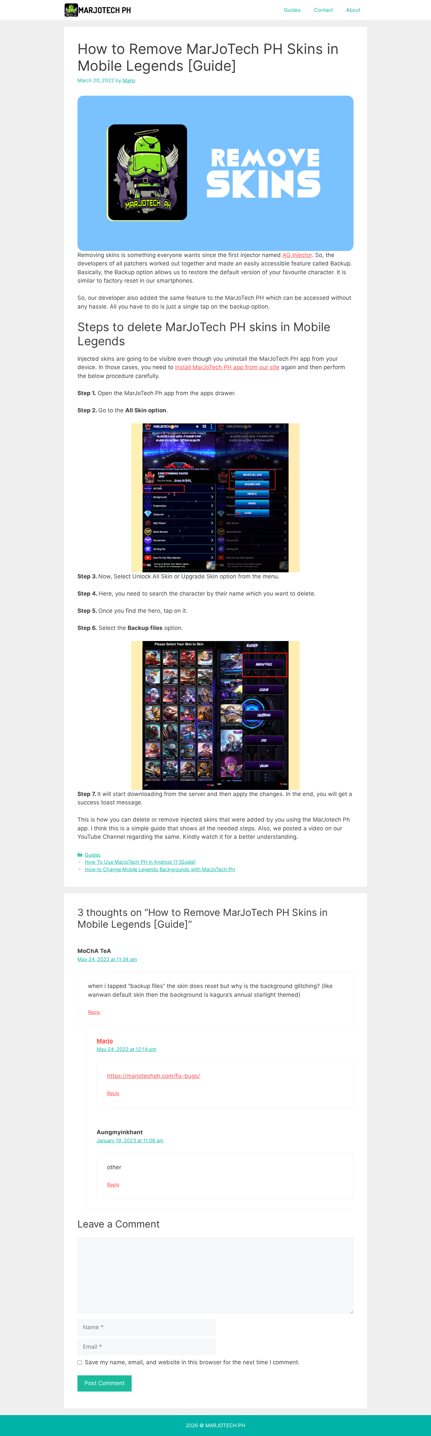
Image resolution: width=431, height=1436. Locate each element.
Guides (292, 10)
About (353, 10)
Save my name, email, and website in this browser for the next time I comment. (192, 1362)
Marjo (105, 1041)
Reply (94, 1012)
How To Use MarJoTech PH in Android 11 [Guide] (140, 862)
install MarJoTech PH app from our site (227, 367)
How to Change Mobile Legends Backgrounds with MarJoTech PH (160, 869)
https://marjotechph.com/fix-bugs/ (153, 1076)
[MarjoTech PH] (97, 10)
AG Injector (297, 255)
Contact (323, 10)
